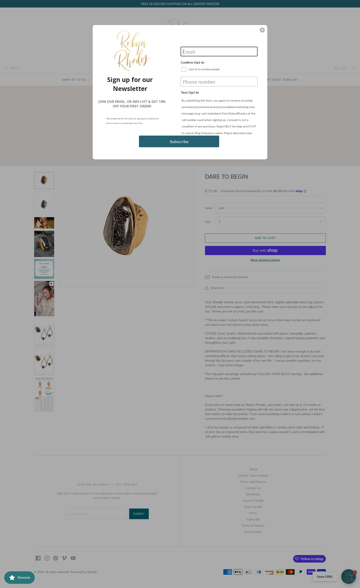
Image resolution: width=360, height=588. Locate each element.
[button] (262, 30)
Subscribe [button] (179, 141)
